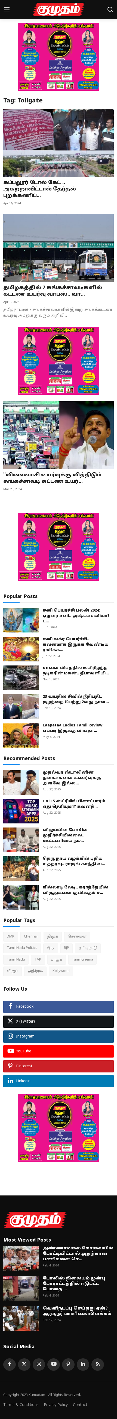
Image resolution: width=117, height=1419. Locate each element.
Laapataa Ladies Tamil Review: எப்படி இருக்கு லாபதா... (73, 728)
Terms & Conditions (21, 1405)
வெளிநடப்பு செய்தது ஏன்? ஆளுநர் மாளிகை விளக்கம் (77, 1311)
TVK (38, 960)
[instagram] (39, 1364)
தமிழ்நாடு (88, 948)
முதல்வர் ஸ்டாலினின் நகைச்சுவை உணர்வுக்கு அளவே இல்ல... (72, 778)
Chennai (31, 937)
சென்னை (77, 937)
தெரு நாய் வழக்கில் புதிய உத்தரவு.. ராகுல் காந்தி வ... (74, 861)
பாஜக (56, 960)
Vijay (50, 948)
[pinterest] (68, 1364)
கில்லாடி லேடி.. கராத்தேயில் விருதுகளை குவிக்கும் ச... (75, 890)
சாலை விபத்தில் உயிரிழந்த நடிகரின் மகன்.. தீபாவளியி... (76, 671)
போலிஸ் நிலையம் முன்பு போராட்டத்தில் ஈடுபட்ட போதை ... (74, 1284)
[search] (110, 9)
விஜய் (12, 971)
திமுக (52, 937)
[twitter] (24, 1364)
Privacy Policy (56, 1405)
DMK (10, 937)
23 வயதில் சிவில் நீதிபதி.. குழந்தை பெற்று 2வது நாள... (76, 699)
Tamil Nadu (16, 960)
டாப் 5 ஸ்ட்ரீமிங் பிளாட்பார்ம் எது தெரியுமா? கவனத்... (74, 804)
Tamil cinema (82, 960)
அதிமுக (35, 971)
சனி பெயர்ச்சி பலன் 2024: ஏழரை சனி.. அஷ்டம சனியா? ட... (76, 616)
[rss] (97, 1364)
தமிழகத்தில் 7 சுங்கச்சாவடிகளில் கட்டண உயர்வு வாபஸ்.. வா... (52, 291)
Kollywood (61, 971)
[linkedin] (83, 1364)
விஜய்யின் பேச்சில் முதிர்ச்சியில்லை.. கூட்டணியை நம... (65, 835)
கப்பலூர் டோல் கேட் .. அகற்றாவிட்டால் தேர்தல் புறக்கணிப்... (39, 189)
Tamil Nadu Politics (22, 948)
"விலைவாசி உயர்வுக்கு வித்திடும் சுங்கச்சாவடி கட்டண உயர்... (52, 478)
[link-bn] (58, 57)
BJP (66, 948)
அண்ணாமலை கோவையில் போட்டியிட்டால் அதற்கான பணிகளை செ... (78, 1254)
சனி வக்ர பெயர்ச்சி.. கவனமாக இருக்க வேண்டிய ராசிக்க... (76, 644)
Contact (80, 1405)
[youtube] (53, 1364)
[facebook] (9, 1364)
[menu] (7, 9)
